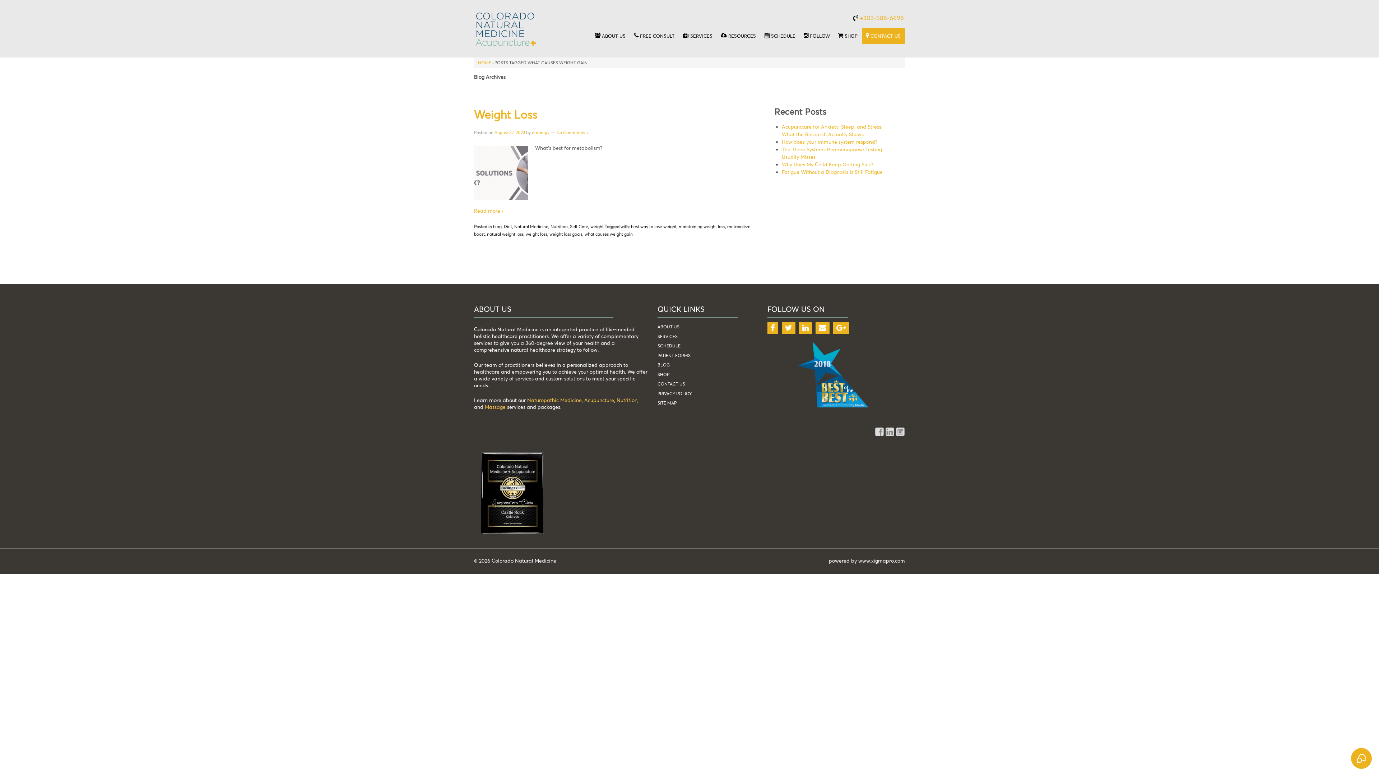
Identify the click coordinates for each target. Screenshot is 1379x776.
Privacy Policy (675, 393)
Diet (508, 226)
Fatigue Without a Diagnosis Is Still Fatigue (832, 172)
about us (668, 326)
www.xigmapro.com (881, 561)
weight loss (536, 234)
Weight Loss (506, 114)
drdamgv (540, 132)
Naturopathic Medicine (554, 400)
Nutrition (559, 226)
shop (663, 374)
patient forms (674, 355)
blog (497, 226)
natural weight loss (505, 234)
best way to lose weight (654, 226)
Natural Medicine (531, 226)
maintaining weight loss (702, 226)
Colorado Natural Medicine (523, 561)
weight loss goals (565, 234)
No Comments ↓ (572, 132)
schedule (669, 345)
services (668, 336)
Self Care (579, 226)
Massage (495, 407)
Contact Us (671, 384)
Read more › (488, 211)
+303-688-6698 (882, 18)
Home (484, 62)
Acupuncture (599, 400)
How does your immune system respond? (829, 142)
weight (597, 226)
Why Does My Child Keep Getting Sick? (827, 164)
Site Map (667, 403)
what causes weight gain (609, 234)
